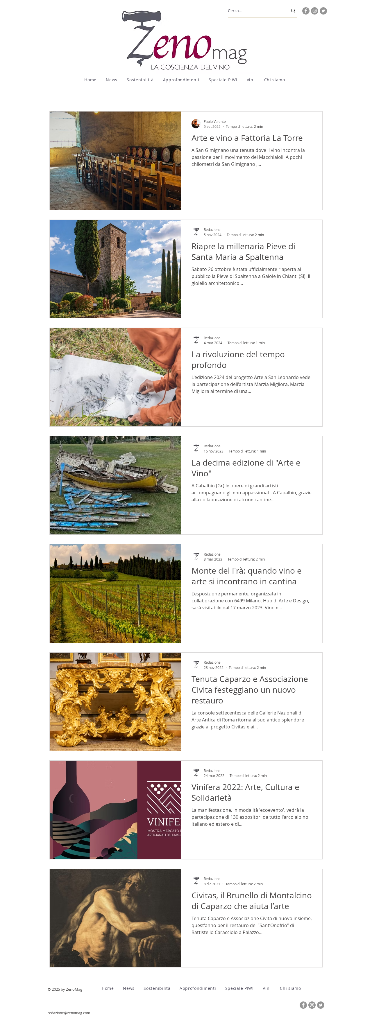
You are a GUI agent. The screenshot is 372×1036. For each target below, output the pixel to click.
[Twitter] (323, 11)
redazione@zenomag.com (69, 1012)
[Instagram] (314, 11)
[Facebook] (306, 11)
